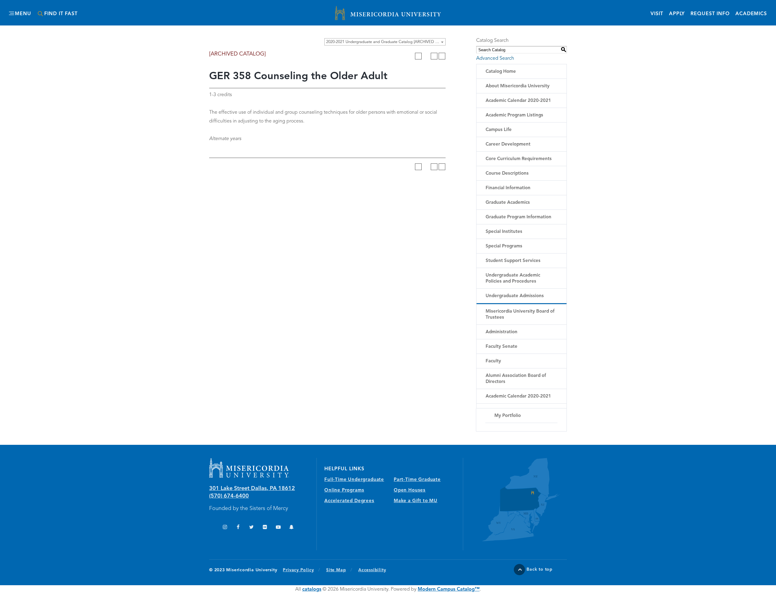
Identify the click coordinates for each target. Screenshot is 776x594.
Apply (677, 14)
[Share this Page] (426, 56)
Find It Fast (61, 14)
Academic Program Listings (514, 115)
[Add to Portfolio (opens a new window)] (418, 56)
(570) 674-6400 (229, 496)
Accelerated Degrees (349, 501)
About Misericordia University (518, 86)
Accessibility (372, 570)
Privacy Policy (301, 570)
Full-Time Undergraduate (354, 480)
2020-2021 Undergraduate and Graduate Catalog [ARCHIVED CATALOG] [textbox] (385, 42)
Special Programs (504, 246)
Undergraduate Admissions (515, 296)
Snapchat (291, 527)
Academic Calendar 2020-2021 (518, 101)
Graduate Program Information (518, 217)
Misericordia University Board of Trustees (520, 314)
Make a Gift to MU (415, 501)
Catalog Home (501, 71)
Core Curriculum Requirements (519, 159)
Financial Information (508, 188)
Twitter (251, 527)
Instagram (224, 527)
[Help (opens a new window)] (442, 56)
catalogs (311, 589)
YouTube (278, 527)
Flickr (264, 527)
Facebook (238, 527)
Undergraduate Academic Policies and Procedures (513, 278)
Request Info (710, 13)
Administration (501, 332)
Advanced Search (495, 58)
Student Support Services (513, 261)
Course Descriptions (507, 173)
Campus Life (499, 130)
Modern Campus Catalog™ (449, 589)
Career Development (508, 144)
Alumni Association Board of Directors (516, 379)
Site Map (336, 570)
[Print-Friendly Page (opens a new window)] (434, 56)
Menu (23, 14)
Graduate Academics (508, 202)
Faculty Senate (501, 346)
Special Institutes (504, 232)
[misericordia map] (515, 499)
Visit (657, 14)
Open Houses (410, 490)
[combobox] (385, 41)
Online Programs (344, 490)
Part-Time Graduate (417, 480)
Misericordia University (360, 10)
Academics (751, 14)
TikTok (211, 527)
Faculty (493, 361)
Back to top (540, 569)
